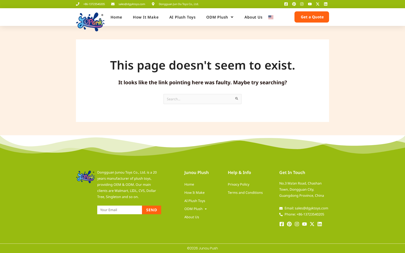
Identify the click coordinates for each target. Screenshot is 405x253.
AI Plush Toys (182, 17)
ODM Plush (217, 17)
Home (116, 17)
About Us (253, 17)
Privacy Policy (238, 184)
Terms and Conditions (245, 192)
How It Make (146, 17)
